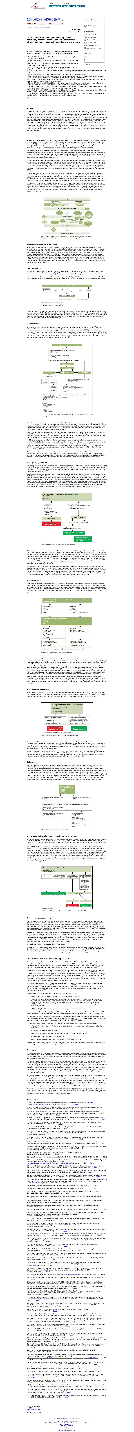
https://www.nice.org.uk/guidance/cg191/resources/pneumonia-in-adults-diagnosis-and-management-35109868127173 (62, 1358)
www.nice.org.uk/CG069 (34, 1183)
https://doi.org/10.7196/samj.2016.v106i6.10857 (39, 27)
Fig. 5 (77, 681)
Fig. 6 (74, 692)
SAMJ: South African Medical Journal (44, 19)
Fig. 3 (86, 329)
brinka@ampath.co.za (34, 1409)
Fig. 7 (66, 768)
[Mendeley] (85, 59)
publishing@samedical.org (67, 1430)
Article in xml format (91, 34)
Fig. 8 (40, 861)
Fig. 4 (74, 474)
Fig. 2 (55, 273)
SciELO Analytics (91, 26)
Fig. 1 (38, 191)
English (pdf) (90, 32)
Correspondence (32, 98)
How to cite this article (93, 40)
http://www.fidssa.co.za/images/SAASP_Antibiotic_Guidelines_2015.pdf (49, 1163)
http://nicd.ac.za (72, 1274)
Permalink (89, 64)
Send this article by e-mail (93, 48)
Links (77, 1104)
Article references (91, 37)
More (87, 59)
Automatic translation (92, 45)
